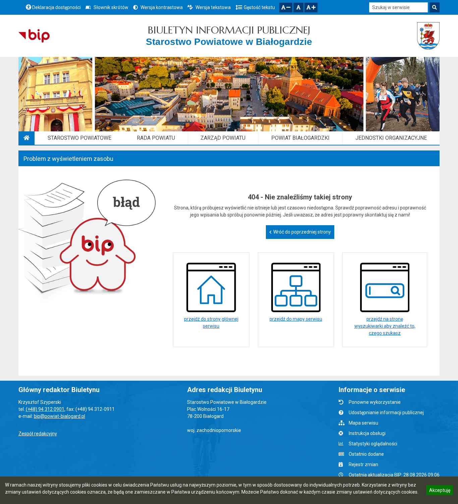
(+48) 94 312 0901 (45, 409)
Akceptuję (439, 491)
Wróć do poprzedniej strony (302, 232)
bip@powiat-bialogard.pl (59, 416)
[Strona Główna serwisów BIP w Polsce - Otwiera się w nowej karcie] (34, 36)
